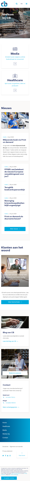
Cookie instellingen (14, 474)
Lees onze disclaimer (16, 473)
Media (15, 53)
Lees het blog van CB (9, 341)
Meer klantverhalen (14, 302)
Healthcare (15, 80)
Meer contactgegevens (10, 407)
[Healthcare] (15, 90)
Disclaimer (5, 446)
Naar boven (22, 455)
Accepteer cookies (9, 478)
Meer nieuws (14, 229)
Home (4, 423)
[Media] (15, 63)
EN (21, 3)
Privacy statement (7, 451)
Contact (5, 438)
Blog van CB (8, 333)
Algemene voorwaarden (16, 446)
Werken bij (6, 434)
